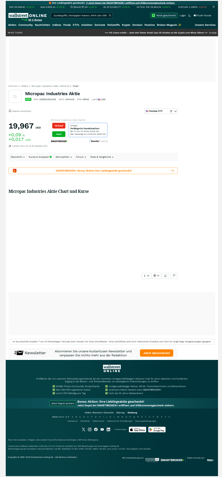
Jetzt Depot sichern (62, 403)
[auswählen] (146, 276)
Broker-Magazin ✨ (169, 24)
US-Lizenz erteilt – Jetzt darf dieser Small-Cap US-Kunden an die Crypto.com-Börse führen (146, 32)
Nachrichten (42, 24)
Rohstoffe (113, 24)
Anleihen (86, 24)
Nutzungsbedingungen (145, 421)
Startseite (13, 86)
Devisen (137, 24)
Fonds (67, 24)
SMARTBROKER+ (152, 389)
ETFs (76, 24)
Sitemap (120, 412)
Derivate (100, 24)
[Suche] (110, 15)
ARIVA (90, 440)
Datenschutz (98, 421)
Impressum (72, 421)
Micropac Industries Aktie (52, 93)
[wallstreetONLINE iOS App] (137, 431)
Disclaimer (85, 421)
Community (25, 24)
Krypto (126, 24)
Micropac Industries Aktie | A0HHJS (50, 86)
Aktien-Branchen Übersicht (99, 412)
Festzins (149, 24)
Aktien (12, 24)
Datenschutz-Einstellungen (120, 421)
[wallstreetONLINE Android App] (157, 431)
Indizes (56, 24)
